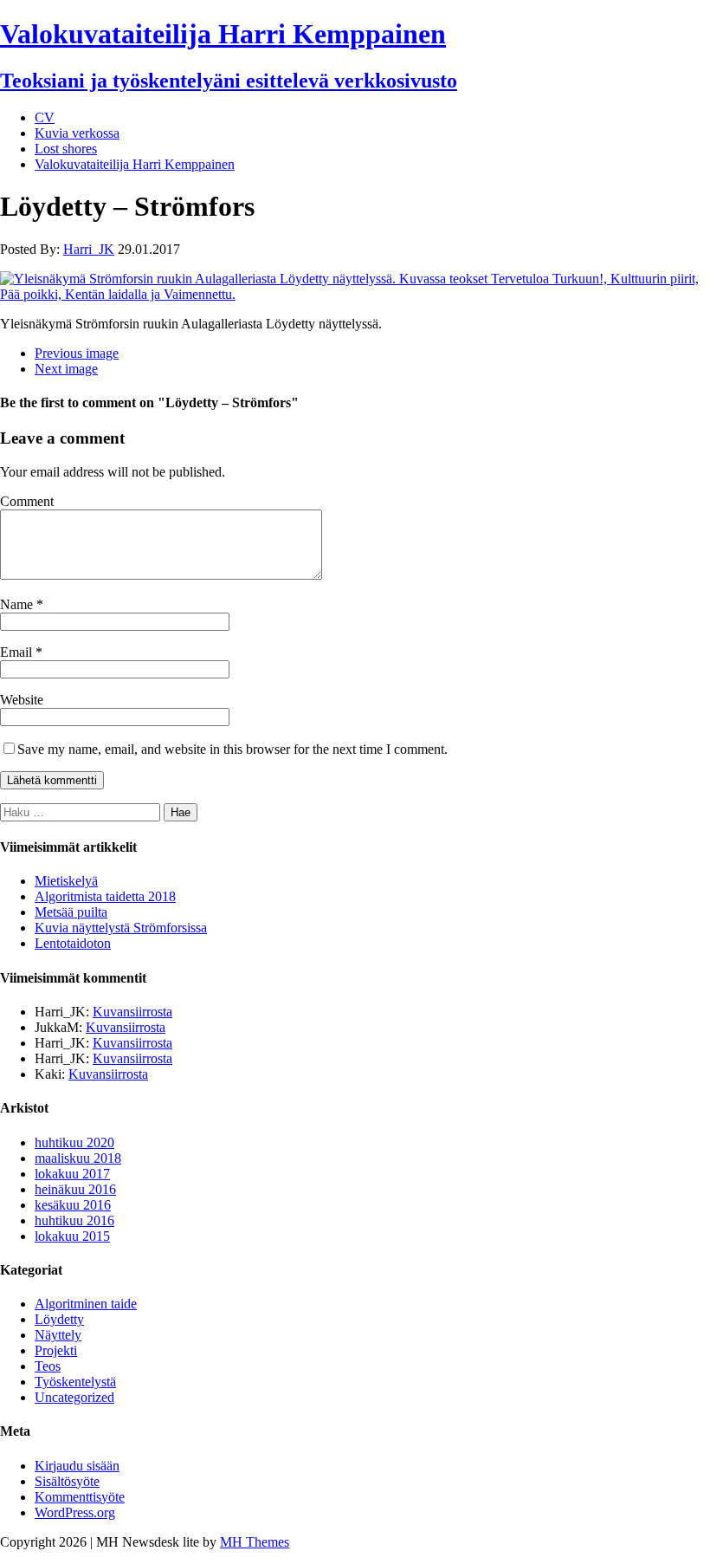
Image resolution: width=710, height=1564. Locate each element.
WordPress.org (75, 1512)
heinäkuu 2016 (75, 1189)
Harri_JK (88, 249)
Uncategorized (74, 1397)
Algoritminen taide (86, 1303)
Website (21, 699)
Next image (66, 368)
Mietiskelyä (66, 880)
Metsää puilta (71, 912)
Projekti (56, 1350)
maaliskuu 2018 (78, 1158)
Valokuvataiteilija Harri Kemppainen (135, 164)
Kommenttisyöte (80, 1496)
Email (18, 652)
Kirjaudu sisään (77, 1465)
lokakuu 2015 (72, 1236)
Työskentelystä (75, 1381)
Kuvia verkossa (77, 133)
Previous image (77, 353)
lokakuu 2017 (72, 1173)
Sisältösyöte (67, 1481)
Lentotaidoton (73, 943)
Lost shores (66, 148)
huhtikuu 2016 (74, 1220)
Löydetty (59, 1319)
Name (18, 604)
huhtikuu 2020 (74, 1142)
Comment (27, 501)
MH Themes (254, 1542)
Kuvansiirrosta (132, 1011)
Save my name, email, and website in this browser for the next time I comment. (232, 749)
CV (45, 117)
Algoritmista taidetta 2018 (105, 896)
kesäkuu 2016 (73, 1204)
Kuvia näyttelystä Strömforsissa (121, 927)
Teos (48, 1366)
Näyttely (58, 1334)
